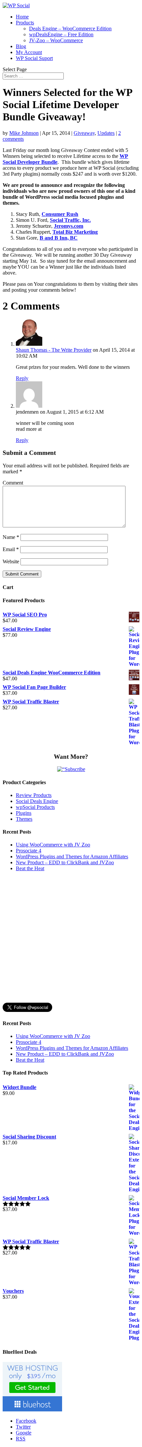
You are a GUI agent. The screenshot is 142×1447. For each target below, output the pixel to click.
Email (11, 549)
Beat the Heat (30, 868)
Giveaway (84, 133)
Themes (24, 819)
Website (11, 561)
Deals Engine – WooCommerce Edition (70, 28)
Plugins (23, 813)
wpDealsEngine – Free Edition (61, 34)
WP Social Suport (34, 58)
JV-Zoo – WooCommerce (56, 40)
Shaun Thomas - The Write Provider (53, 350)
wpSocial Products (35, 807)
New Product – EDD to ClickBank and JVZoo (65, 862)
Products (25, 22)
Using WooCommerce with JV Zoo (53, 844)
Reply (22, 378)
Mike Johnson (24, 133)
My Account (29, 52)
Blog (21, 46)
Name (11, 537)
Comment (13, 483)
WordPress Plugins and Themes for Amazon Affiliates (72, 856)
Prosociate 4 (28, 850)
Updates (106, 133)
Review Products (34, 795)
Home (22, 16)
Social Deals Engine (37, 801)
